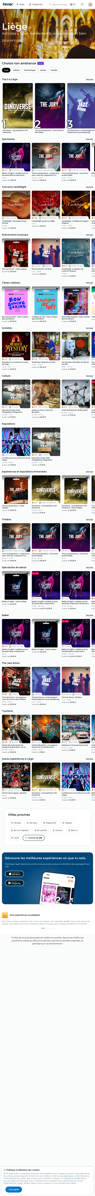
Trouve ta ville (35, 838)
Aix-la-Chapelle (21, 830)
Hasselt (68, 823)
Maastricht (51, 823)
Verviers (33, 823)
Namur (74, 830)
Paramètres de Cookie (13, 1183)
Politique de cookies (72, 1178)
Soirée (43, 70)
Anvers (58, 830)
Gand (16, 838)
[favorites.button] (29, 85)
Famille (54, 70)
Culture (16, 70)
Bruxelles (42, 830)
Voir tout (89, 79)
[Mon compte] (90, 4)
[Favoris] (82, 4)
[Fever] (8, 4)
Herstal (17, 823)
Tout (6, 70)
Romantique (30, 70)
